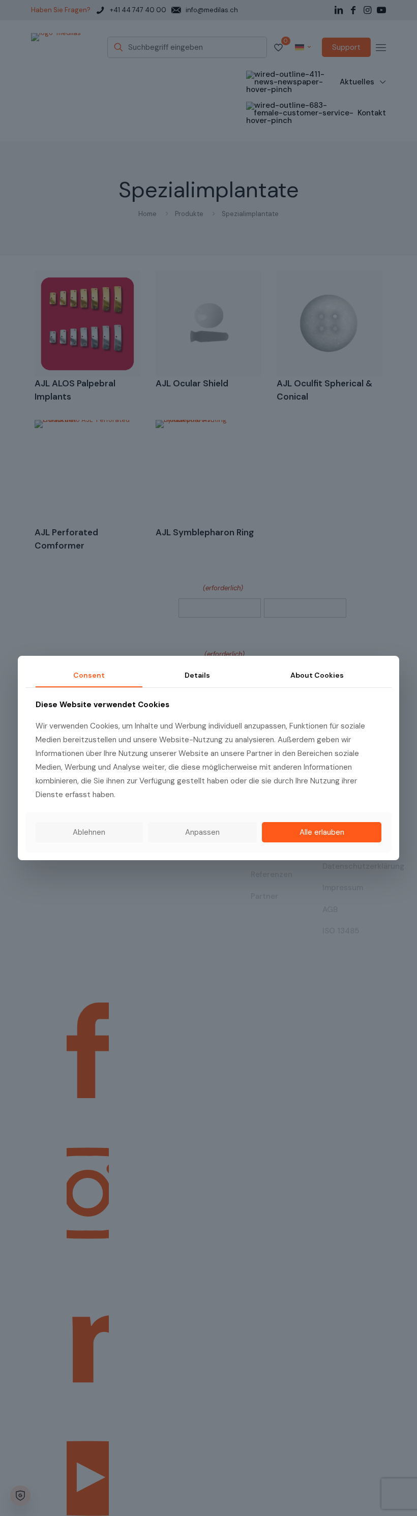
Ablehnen (89, 832)
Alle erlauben (322, 832)
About (317, 675)
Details (197, 675)
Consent (89, 675)
